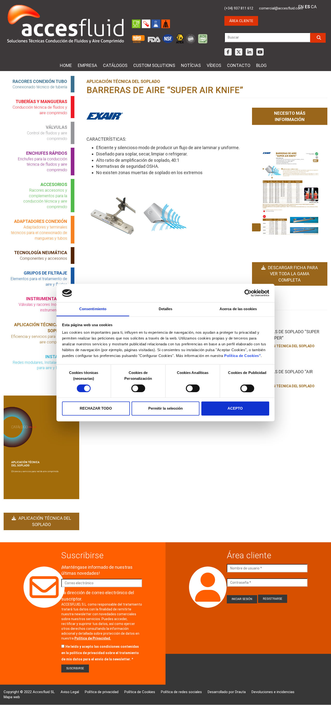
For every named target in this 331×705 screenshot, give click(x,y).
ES (307, 6)
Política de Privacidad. (92, 638)
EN (301, 6)
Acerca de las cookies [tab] (238, 309)
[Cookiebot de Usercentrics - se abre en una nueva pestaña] (248, 293)
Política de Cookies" (242, 356)
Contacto (238, 65)
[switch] (138, 388)
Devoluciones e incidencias (273, 692)
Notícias (191, 65)
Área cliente (241, 21)
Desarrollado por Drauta (227, 692)
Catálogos (115, 65)
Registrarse (272, 598)
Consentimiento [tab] (92, 309)
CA (314, 6)
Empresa (87, 65)
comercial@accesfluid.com (281, 8)
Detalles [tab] (166, 309)
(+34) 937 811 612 (238, 8)
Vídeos (214, 65)
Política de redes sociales (181, 692)
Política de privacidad (101, 692)
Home (66, 65)
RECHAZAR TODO (96, 408)
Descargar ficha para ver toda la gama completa (293, 274)
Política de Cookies (139, 692)
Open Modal (113, 218)
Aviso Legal (70, 692)
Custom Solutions (154, 65)
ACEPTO (235, 408)
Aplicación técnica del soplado (44, 521)
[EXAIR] (105, 116)
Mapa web (12, 697)
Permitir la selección (165, 408)
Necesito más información (289, 116)
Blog (261, 65)
